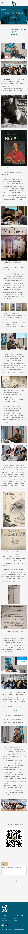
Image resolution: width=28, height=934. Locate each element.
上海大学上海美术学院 (5, 920)
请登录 (15, 881)
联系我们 (15, 920)
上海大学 (3, 918)
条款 (21, 918)
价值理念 (15, 918)
